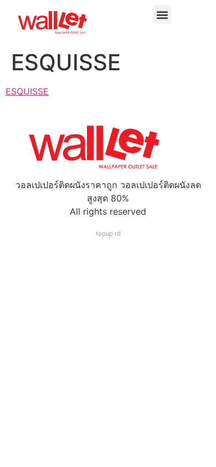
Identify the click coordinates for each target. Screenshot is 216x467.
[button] (162, 15)
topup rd (108, 233)
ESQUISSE (27, 91)
